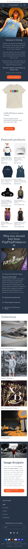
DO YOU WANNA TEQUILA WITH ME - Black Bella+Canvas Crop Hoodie (6, 202)
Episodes (5, 511)
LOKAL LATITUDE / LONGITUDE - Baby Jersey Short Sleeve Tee (6, 159)
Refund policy (8, 543)
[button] (3, 5)
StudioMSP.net (6, 517)
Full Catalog (5, 508)
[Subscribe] (23, 527)
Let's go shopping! (14, 77)
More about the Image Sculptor (12, 490)
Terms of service (23, 543)
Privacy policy (15, 543)
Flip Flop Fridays (7, 348)
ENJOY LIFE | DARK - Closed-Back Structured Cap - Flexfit (20, 159)
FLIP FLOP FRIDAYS (13, 542)
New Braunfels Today (9, 408)
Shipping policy (10, 546)
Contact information (18, 546)
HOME (4, 504)
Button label (9, 128)
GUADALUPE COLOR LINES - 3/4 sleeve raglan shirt (20, 223)
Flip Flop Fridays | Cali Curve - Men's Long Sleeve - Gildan (7, 180)
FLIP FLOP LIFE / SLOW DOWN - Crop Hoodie (19, 201)
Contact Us (5, 514)
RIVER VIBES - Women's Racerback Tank (6, 223)
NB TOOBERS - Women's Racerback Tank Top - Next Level (20, 180)
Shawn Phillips (7, 378)
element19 (5, 438)
